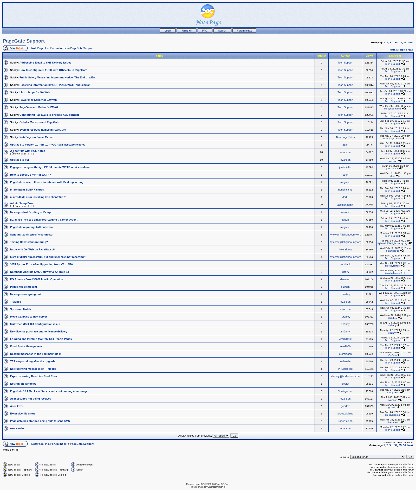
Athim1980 (345, 338)
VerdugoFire (345, 391)
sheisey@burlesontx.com (345, 376)
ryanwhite (345, 212)
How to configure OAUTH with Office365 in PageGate (53, 70)
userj (345, 174)
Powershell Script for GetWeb (38, 99)
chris (392, 176)
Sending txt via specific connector (31, 234)
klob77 (345, 271)
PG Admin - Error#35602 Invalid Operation (36, 279)
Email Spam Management (26, 346)
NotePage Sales (345, 137)
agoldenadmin (345, 204)
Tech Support (345, 62)
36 (404, 42)
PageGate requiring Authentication (32, 227)
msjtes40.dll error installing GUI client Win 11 (38, 197)
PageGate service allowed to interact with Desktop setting (47, 182)
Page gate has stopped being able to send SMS (40, 421)
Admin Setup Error (22, 203)
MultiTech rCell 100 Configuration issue (35, 324)
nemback (345, 264)
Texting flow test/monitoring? (29, 242)
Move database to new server (28, 316)
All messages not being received (30, 398)
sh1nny (345, 324)
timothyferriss (392, 265)
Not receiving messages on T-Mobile (33, 368)
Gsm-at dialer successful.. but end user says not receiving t (47, 256)
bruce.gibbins (345, 413)
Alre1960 (345, 346)
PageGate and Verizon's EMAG (39, 107)
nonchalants (345, 189)
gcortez (345, 406)
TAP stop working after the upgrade (32, 361)
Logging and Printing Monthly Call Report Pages (41, 338)
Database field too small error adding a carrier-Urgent (44, 219)
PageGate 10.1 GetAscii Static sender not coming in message (49, 391)
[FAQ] (204, 31)
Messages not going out (25, 294)
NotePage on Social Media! (36, 137)
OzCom (392, 355)
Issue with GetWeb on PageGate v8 (32, 249)
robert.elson (345, 421)
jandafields (345, 167)
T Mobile (15, 301)
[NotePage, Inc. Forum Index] (244, 31)
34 (396, 42)
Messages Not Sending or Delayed (31, 212)
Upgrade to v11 (19, 159)
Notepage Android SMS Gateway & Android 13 (39, 271)
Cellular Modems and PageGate (39, 122)
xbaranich (345, 279)
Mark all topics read (401, 49)
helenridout (345, 249)
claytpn (345, 286)
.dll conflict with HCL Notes (27, 150)
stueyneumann (392, 108)
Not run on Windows (23, 383)
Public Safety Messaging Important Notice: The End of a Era (57, 77)
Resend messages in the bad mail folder (35, 353)
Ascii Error (16, 406)
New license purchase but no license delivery (38, 331)
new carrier (17, 428)
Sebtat (345, 383)
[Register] (187, 31)
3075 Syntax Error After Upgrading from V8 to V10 (41, 264)
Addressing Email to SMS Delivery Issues (45, 62)
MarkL (345, 197)
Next (410, 42)
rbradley (345, 294)
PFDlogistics (345, 368)
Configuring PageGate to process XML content (49, 114)
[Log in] (168, 31)
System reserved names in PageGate (43, 129)
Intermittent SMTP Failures (27, 189)
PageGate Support (24, 41)
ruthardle (345, 361)
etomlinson (345, 353)
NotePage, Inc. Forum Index (48, 48)
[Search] (222, 31)
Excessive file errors (22, 413)
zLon (345, 144)
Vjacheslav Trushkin (216, 486)
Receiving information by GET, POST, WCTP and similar (55, 84)
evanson (345, 152)
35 (400, 42)
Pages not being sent (23, 286)
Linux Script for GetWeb (35, 92)
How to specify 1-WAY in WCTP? (30, 174)
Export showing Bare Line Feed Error (33, 376)
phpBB (200, 484)
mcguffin (345, 182)
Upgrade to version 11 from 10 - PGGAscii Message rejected (47, 144)
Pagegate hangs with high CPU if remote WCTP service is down (50, 167)
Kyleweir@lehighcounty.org (345, 234)
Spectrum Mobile (21, 309)
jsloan (345, 219)
